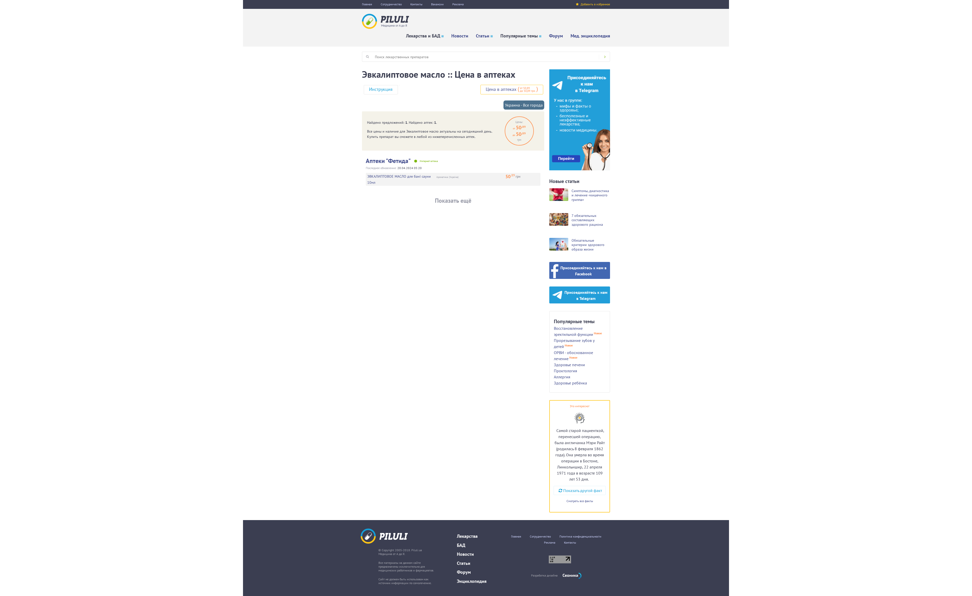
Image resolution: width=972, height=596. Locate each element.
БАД (461, 545)
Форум (556, 36)
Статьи (482, 36)
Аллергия (562, 376)
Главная (367, 4)
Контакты (416, 4)
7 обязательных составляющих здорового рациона (587, 220)
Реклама (458, 4)
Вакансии (437, 4)
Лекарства (467, 536)
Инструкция (381, 89)
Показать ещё (453, 200)
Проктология (565, 370)
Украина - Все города (524, 105)
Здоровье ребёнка (570, 382)
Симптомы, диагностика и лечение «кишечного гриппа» (590, 195)
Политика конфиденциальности (580, 536)
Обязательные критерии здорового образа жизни (588, 245)
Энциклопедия (472, 581)
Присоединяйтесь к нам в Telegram (586, 295)
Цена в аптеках (501, 89)
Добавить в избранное (595, 4)
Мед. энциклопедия (590, 36)
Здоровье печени (569, 364)
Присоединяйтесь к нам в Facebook (583, 270)
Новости (459, 36)
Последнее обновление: (381, 168)
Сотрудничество (391, 4)
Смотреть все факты (579, 501)
